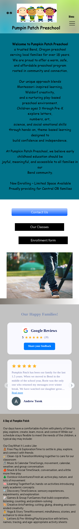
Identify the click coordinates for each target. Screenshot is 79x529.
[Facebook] (11, 13)
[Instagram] (8, 13)
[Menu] (72, 23)
